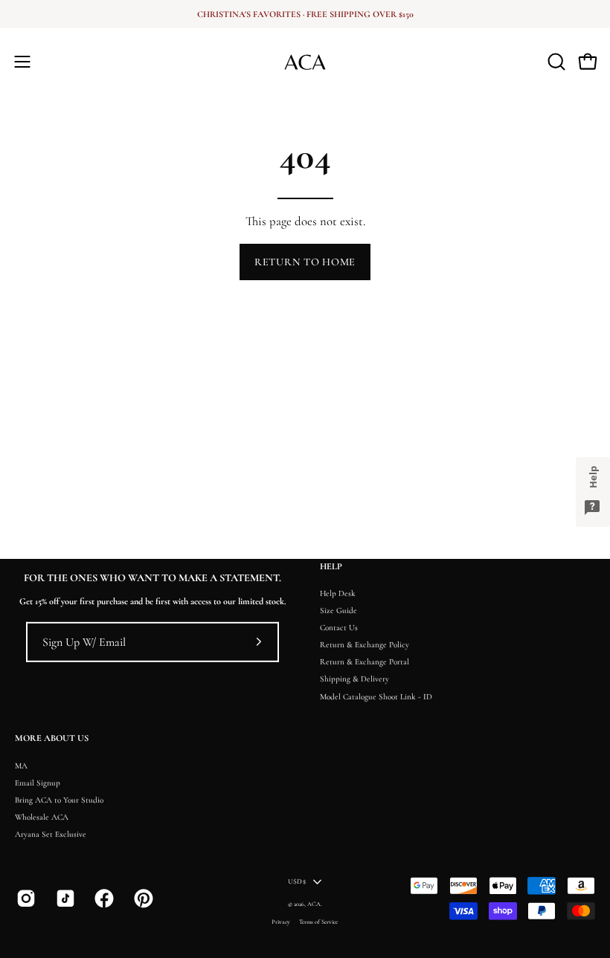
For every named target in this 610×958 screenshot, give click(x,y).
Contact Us (339, 627)
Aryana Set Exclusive (50, 834)
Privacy (281, 921)
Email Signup (37, 783)
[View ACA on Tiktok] (64, 898)
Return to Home (305, 262)
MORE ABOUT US (52, 738)
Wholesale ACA (41, 817)
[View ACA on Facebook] (103, 898)
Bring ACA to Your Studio (59, 800)
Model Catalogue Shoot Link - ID (376, 697)
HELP (331, 566)
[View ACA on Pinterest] (142, 898)
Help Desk (338, 593)
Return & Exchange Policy (364, 645)
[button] (555, 61)
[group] (305, 14)
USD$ (297, 881)
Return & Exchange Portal (364, 662)
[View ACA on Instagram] (25, 898)
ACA (314, 903)
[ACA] (305, 61)
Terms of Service (318, 921)
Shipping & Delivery (354, 679)
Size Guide (338, 610)
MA (21, 766)
